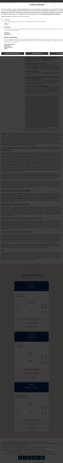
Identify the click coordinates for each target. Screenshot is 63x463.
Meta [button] (5, 48)
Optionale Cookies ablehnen (12, 53)
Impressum (57, 14)
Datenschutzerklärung (48, 14)
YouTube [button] (6, 32)
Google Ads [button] (7, 45)
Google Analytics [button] (8, 47)
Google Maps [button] (7, 34)
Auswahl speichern (37, 53)
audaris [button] (6, 23)
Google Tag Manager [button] (9, 44)
